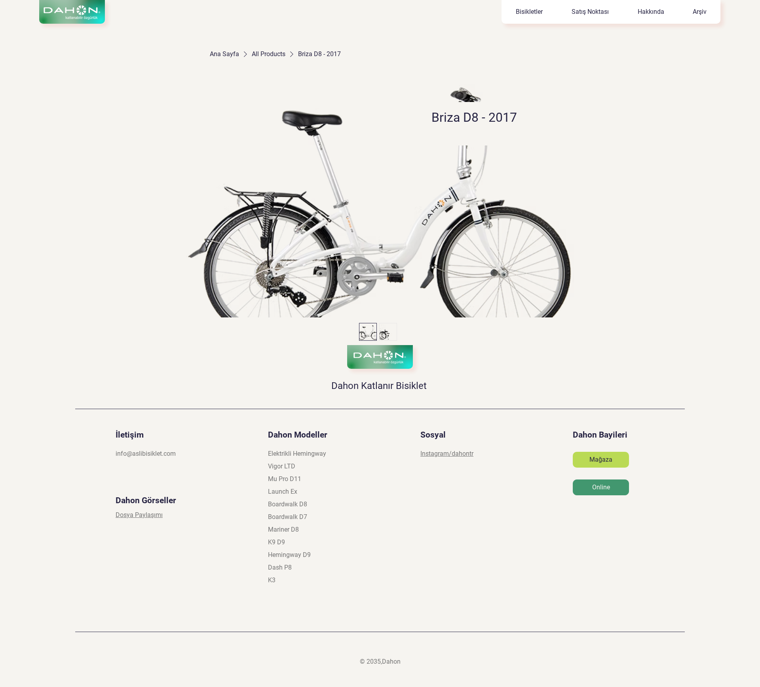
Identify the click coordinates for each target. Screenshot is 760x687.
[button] (590, 12)
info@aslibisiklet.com (146, 453)
